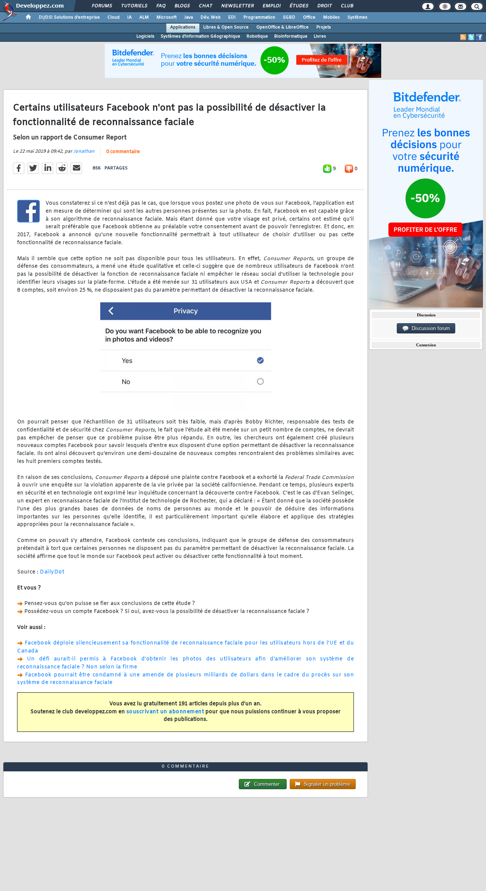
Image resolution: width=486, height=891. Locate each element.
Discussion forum (429, 328)
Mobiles (331, 17)
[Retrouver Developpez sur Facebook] (479, 37)
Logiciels (145, 36)
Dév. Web (210, 17)
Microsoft (166, 17)
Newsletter (237, 6)
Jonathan (84, 151)
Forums (101, 6)
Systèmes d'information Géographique (200, 36)
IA (129, 17)
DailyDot (52, 572)
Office (309, 17)
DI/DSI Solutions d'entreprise (69, 17)
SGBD (289, 17)
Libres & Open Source (226, 27)
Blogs (182, 6)
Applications (183, 27)
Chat (205, 6)
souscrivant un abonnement (165, 712)
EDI (232, 17)
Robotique (257, 36)
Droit (324, 6)
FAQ (160, 6)
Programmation (259, 17)
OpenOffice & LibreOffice (282, 27)
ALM (144, 17)
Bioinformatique (291, 36)
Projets (323, 27)
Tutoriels (134, 6)
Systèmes (357, 17)
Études (299, 6)
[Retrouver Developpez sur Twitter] (471, 37)
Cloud (113, 17)
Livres (320, 36)
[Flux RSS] (463, 37)
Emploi (271, 6)
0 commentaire (123, 152)
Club (346, 6)
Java (188, 17)
